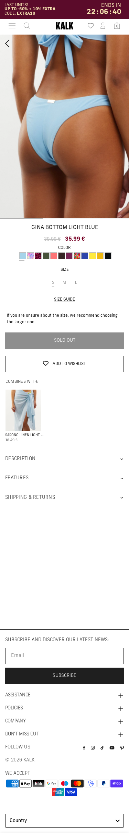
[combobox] (64, 821)
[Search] (24, 26)
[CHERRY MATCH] (38, 255)
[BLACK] (108, 255)
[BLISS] (30, 255)
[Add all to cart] (23, 410)
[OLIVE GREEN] (46, 255)
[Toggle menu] (12, 25)
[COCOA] (61, 255)
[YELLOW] (92, 255)
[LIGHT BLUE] (22, 255)
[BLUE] (84, 255)
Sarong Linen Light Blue (24, 435)
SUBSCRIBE (64, 675)
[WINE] (69, 255)
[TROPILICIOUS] (77, 255)
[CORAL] (53, 255)
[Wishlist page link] (89, 26)
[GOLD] (100, 255)
